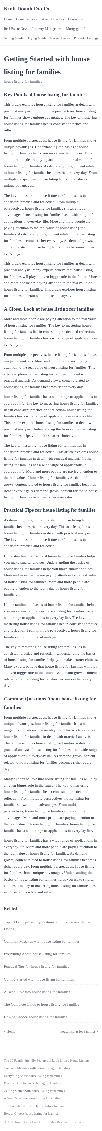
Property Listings (86, 38)
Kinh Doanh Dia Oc (27, 8)
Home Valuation (27, 19)
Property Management (47, 29)
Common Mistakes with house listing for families (42, 941)
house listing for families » (79, 1031)
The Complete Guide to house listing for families (41, 1004)
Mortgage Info (76, 29)
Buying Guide (36, 38)
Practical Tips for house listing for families (36, 966)
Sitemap (78, 1122)
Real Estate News (16, 29)
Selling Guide (13, 38)
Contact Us (75, 19)
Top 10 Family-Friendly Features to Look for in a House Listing (46, 1060)
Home (8, 19)
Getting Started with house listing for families (39, 979)
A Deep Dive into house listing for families (37, 992)
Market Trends (60, 38)
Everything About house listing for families (37, 954)
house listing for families (23, 81)
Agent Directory (53, 19)
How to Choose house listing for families (35, 1017)
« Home (9, 1031)
